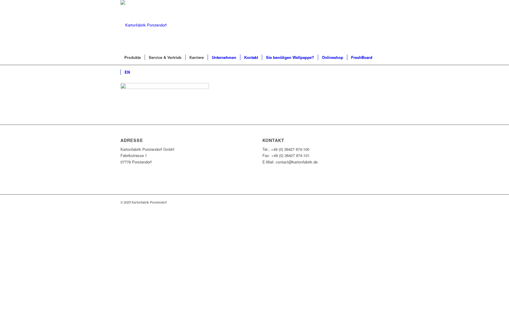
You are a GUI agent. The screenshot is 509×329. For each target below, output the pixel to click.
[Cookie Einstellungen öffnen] (44, 252)
